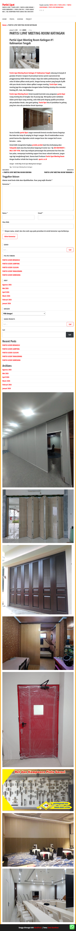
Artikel (17, 164)
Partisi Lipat (8, 4)
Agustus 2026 (6, 284)
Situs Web (5, 222)
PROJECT (29, 19)
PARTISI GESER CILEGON (10, 267)
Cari (3, 330)
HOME (4, 19)
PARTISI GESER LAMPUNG (11, 263)
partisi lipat (61, 94)
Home (4, 25)
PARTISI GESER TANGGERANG (12, 271)
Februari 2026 (7, 299)
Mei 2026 (5, 288)
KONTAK (20, 19)
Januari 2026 (6, 303)
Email (40, 213)
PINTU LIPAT (61, 5)
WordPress (38, 927)
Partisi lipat (53, 84)
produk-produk (37, 145)
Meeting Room (23, 94)
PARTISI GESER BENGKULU (11, 260)
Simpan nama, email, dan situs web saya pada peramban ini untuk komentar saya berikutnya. (37, 231)
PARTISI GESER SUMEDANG (11, 275)
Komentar (6, 184)
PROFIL (12, 19)
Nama (5, 213)
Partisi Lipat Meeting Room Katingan (31, 164)
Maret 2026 (6, 296)
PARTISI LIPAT (53, 5)
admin (24, 30)
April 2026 (5, 292)
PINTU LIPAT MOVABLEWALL (56, 7)
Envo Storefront (53, 927)
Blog (20, 164)
